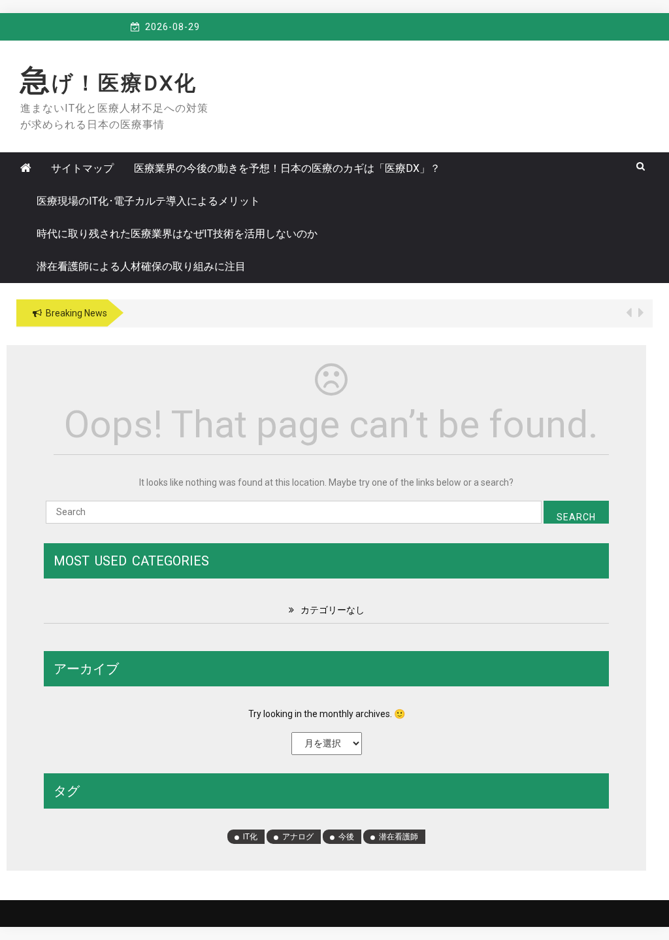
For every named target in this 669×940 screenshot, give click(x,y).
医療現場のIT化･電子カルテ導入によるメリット (148, 201)
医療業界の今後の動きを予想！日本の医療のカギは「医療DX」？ (287, 168)
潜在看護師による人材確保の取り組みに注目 (141, 266)
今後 (346, 836)
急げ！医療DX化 (108, 83)
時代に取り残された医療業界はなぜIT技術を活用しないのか (177, 233)
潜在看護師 (398, 836)
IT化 (250, 836)
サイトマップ (82, 168)
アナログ (298, 836)
